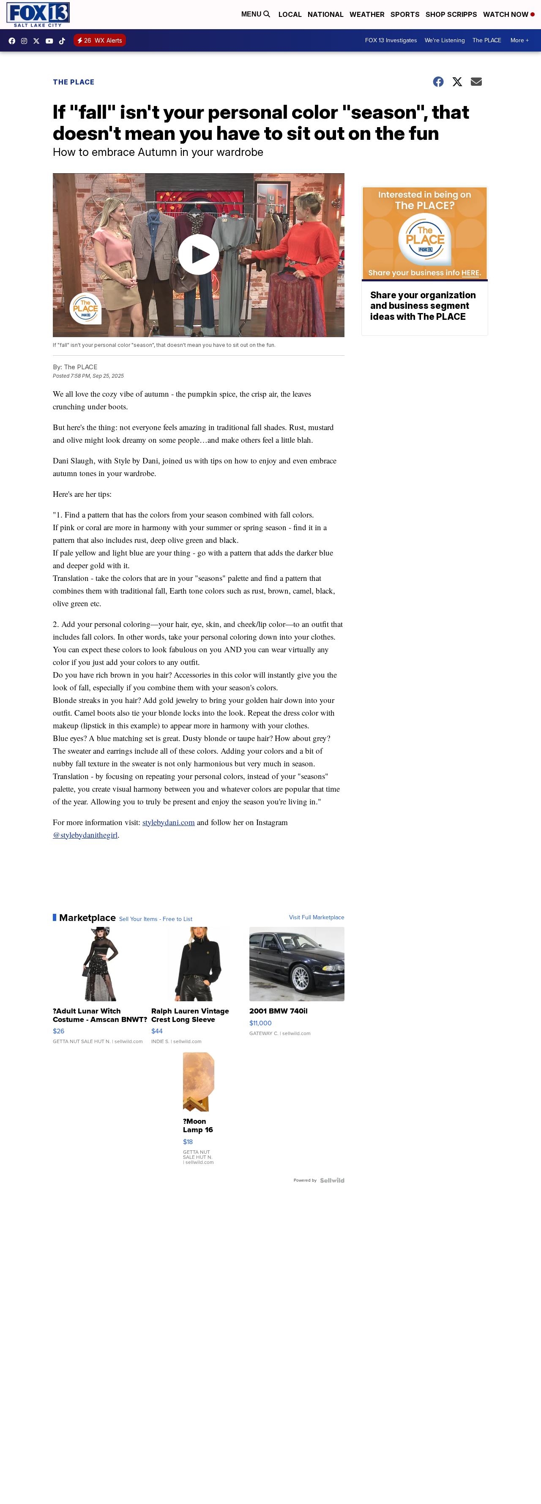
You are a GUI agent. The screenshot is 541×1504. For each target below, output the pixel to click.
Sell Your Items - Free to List (155, 919)
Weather (367, 14)
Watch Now (506, 14)
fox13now (26, 41)
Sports (405, 14)
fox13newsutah (13, 41)
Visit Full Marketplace (316, 918)
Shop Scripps (451, 14)
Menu (252, 14)
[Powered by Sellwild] (332, 1180)
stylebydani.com (168, 822)
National (326, 14)
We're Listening (445, 40)
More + (520, 40)
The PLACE (487, 40)
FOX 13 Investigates (391, 40)
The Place (74, 82)
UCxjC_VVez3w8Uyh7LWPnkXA (51, 41)
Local (290, 14)
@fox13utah (64, 41)
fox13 (38, 41)
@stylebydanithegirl (85, 834)
